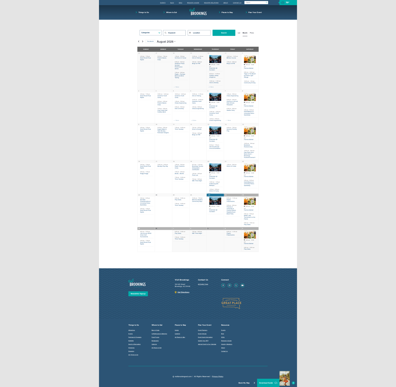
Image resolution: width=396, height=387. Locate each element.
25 (174, 195)
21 (225, 161)
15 (243, 124)
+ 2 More (211, 87)
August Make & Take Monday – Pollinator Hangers (163, 130)
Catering (154, 344)
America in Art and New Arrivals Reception (232, 102)
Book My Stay (244, 383)
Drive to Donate (197, 129)
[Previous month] (138, 41)
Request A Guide (193, 2)
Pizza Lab (195, 175)
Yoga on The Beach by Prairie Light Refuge (250, 75)
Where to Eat (171, 12)
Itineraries (131, 347)
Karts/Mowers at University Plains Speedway (249, 113)
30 (208, 53)
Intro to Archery (213, 82)
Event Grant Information (205, 337)
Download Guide (266, 383)
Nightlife (131, 340)
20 (208, 161)
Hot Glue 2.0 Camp (180, 58)
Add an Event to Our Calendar (207, 344)
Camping (177, 333)
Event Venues (202, 333)
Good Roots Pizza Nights (145, 58)
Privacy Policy (217, 376)
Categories (145, 33)
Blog (172, 2)
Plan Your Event (255, 12)
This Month (150, 41)
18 (174, 161)
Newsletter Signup (138, 294)
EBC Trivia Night (197, 180)
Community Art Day (250, 83)
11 (174, 124)
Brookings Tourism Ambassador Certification (197, 167)
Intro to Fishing (196, 58)
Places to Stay (227, 12)
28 (174, 53)
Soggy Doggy (144, 173)
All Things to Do (133, 354)
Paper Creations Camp (180, 167)
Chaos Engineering (180, 103)
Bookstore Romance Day (248, 146)
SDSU (180, 2)
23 (139, 195)
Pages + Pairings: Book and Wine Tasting (180, 75)
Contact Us (237, 2)
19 (191, 161)
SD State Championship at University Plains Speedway (145, 202)
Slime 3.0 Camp (214, 191)
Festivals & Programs (134, 337)
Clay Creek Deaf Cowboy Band (162, 111)
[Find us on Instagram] (230, 287)
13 (208, 124)
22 (243, 161)
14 (225, 124)
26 (139, 53)
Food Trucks (155, 337)
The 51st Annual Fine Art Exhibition (214, 147)
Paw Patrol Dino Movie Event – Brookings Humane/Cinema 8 (249, 154)
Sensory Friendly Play (232, 130)
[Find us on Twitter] (236, 287)
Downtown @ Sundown (213, 69)
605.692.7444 (203, 284)
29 (191, 53)
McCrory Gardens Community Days (197, 200)
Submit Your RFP (203, 340)
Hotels (177, 330)
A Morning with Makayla (213, 184)
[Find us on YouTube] (242, 287)
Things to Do (143, 12)
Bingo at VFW (196, 63)
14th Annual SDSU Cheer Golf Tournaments (145, 234)
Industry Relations (211, 2)
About (225, 2)
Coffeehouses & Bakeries (159, 333)
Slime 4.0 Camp (231, 166)
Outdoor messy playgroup (213, 76)
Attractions (131, 330)
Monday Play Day (162, 166)
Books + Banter (179, 173)
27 (156, 53)
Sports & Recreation (134, 344)
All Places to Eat (156, 347)
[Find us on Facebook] (223, 287)
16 (139, 161)
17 (156, 161)
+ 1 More (176, 87)
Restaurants (155, 340)
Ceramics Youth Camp (162, 96)
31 (225, 53)
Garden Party (231, 110)
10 (156, 124)
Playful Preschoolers (231, 200)
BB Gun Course (231, 58)
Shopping (131, 351)
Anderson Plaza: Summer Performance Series (180, 65)
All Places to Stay (180, 337)
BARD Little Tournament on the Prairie (249, 217)
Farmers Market (248, 68)
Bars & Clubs (155, 330)
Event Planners (202, 330)
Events (162, 2)
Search (224, 33)
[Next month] (142, 41)
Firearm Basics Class (161, 58)
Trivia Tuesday (179, 129)
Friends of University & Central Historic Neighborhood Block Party (231, 210)
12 (191, 124)
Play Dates (178, 199)
